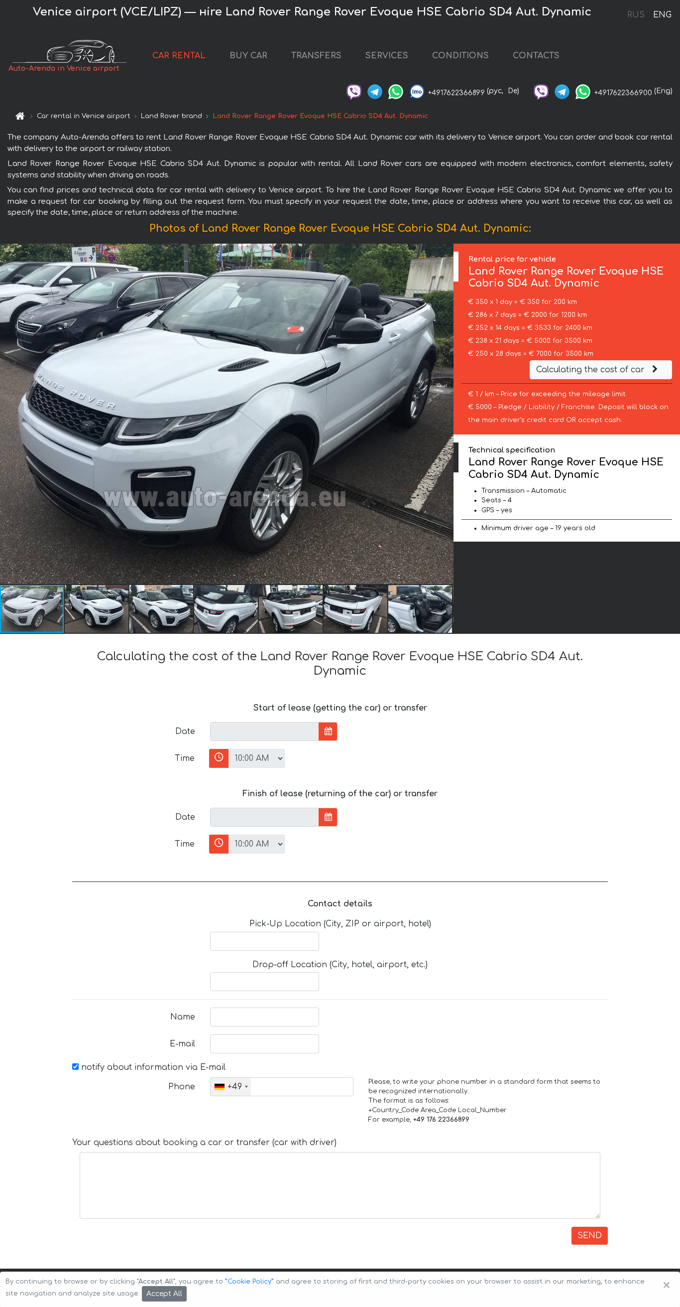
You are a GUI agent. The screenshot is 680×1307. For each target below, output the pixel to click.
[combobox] (231, 1087)
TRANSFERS (316, 55)
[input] (264, 731)
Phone (181, 1086)
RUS (636, 14)
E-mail (182, 1043)
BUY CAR (248, 55)
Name (182, 1017)
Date (185, 731)
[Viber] (353, 91)
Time (185, 758)
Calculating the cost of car (591, 369)
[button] (97, 609)
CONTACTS (536, 55)
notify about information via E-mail (152, 1067)
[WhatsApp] (395, 91)
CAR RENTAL (179, 55)
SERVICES (386, 55)
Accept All (164, 1294)
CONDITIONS (460, 55)
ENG (662, 14)
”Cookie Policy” (249, 1281)
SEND (589, 1235)
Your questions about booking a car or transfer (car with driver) (204, 1142)
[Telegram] (374, 91)
